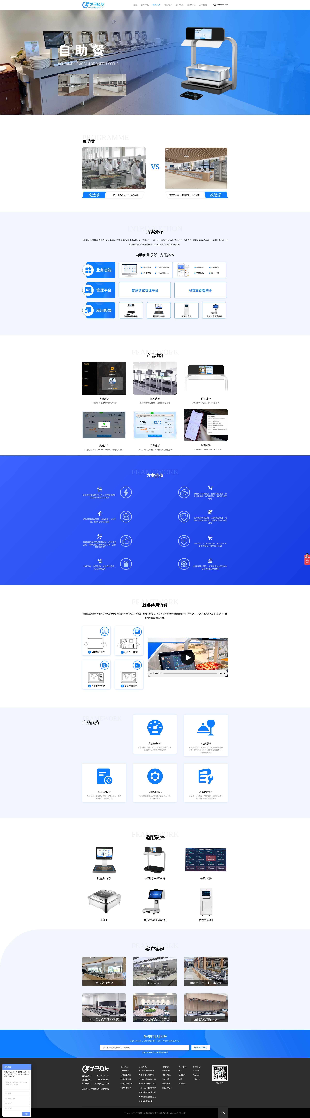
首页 (135, 5)
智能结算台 (166, 1070)
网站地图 (182, 1113)
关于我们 (203, 5)
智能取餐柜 (166, 1084)
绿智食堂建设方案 (145, 1101)
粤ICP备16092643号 (170, 1113)
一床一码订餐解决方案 (147, 1088)
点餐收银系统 (126, 1075)
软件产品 (145, 5)
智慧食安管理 (126, 1079)
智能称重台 (166, 1079)
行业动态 (196, 1079)
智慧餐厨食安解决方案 (147, 1084)
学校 (180, 1070)
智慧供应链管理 (126, 1084)
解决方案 (156, 5)
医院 (180, 1079)
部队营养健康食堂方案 (147, 1092)
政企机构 (182, 1075)
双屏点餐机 (166, 1075)
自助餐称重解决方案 (146, 1070)
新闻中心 (191, 5)
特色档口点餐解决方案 (147, 1079)
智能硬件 (168, 5)
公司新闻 (196, 1070)
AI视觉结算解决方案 (146, 1075)
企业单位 (182, 1084)
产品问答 (196, 1075)
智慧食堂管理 (126, 1088)
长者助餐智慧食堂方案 (147, 1097)
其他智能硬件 (167, 1088)
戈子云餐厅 (125, 1070)
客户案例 (180, 5)
